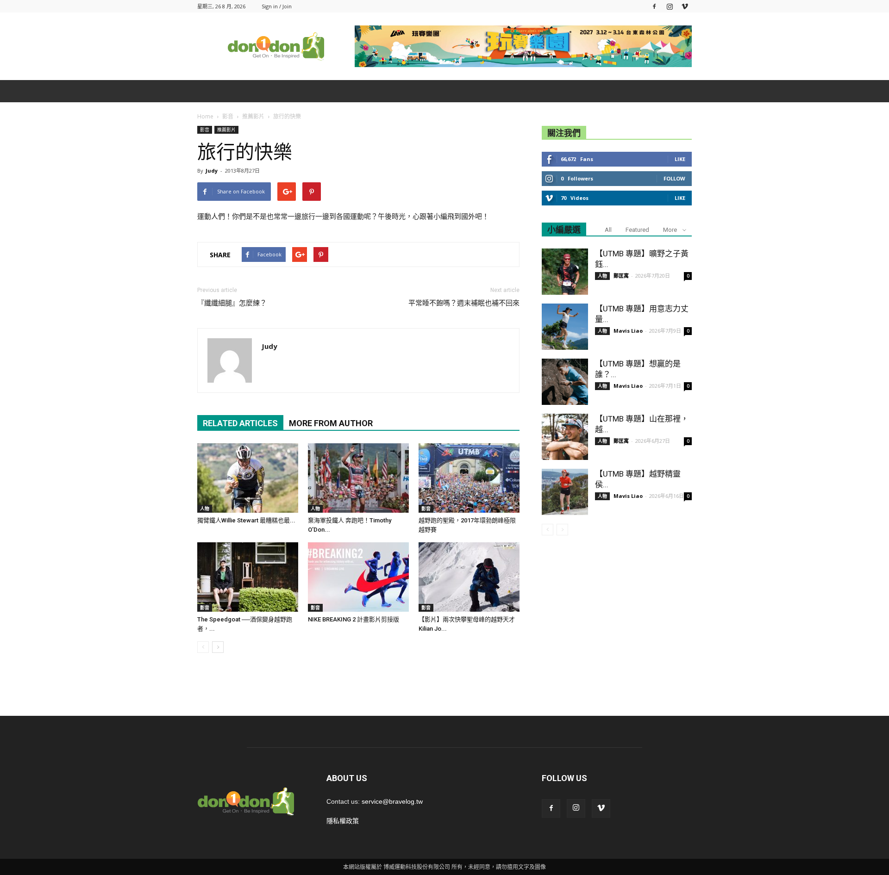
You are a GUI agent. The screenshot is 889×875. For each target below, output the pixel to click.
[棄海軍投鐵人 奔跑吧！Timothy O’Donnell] (358, 478)
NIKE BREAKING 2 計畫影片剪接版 (353, 619)
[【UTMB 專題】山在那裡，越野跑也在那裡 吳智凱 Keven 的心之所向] (565, 437)
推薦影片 (226, 129)
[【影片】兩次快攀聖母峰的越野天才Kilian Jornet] (469, 577)
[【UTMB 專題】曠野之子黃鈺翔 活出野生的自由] (565, 271)
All (608, 229)
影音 (204, 129)
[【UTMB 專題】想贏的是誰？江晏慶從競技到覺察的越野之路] (565, 382)
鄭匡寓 (621, 275)
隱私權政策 (342, 821)
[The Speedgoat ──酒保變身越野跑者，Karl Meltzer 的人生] (247, 577)
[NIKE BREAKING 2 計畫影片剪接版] (358, 577)
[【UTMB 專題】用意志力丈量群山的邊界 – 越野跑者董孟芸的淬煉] (565, 327)
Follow (674, 178)
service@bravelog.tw (392, 801)
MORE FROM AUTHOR (331, 423)
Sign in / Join (277, 6)
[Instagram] (669, 6)
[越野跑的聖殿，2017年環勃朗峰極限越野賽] (469, 478)
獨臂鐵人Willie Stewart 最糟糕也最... (246, 520)
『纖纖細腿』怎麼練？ (232, 303)
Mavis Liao (628, 330)
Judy (212, 170)
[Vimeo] (685, 6)
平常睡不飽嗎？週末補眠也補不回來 (464, 303)
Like (680, 158)
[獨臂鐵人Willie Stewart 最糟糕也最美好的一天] (247, 478)
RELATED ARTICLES (240, 423)
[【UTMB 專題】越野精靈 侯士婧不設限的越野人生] (565, 492)
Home (205, 116)
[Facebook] (654, 6)
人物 (204, 508)
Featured (637, 229)
